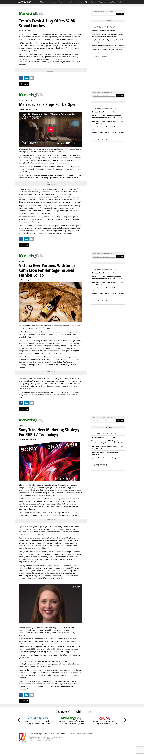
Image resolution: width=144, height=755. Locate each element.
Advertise (111, 2)
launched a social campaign (40, 178)
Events (53, 2)
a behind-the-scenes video (45, 166)
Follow (120, 2)
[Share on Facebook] (21, 78)
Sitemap (71, 734)
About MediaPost (34, 734)
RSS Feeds (64, 734)
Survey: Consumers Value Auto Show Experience (107, 45)
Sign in (93, 2)
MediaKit (44, 734)
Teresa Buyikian (27, 280)
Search (86, 2)
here (57, 381)
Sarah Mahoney (26, 439)
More (80, 2)
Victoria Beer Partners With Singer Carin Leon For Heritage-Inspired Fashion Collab (106, 35)
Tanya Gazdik (26, 109)
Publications (42, 2)
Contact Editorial (54, 734)
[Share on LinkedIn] (26, 78)
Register (102, 2)
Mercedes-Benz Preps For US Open (103, 31)
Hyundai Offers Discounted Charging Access (106, 49)
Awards (61, 2)
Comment (24, 84)
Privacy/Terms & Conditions (84, 734)
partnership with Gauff (53, 175)
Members (71, 2)
